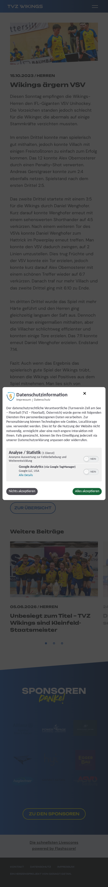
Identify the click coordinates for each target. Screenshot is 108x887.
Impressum (23, 399)
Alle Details (26, 475)
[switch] (91, 458)
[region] (54, 465)
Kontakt (17, 866)
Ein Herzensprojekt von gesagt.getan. (41, 873)
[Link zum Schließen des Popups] (84, 394)
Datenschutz (42, 399)
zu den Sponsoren (54, 813)
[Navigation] (94, 6)
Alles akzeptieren (87, 491)
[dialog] (54, 443)
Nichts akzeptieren (22, 491)
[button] (86, 459)
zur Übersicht (32, 507)
